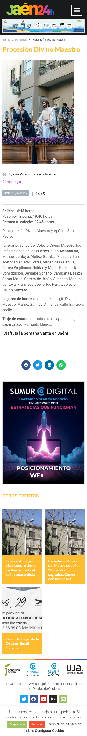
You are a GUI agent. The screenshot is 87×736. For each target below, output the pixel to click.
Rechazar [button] (36, 724)
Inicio (6, 40)
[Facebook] (34, 699)
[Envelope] (63, 699)
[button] (76, 10)
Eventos (21, 40)
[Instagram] (53, 699)
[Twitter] (24, 699)
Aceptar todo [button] (17, 724)
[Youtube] (44, 699)
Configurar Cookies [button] (50, 731)
